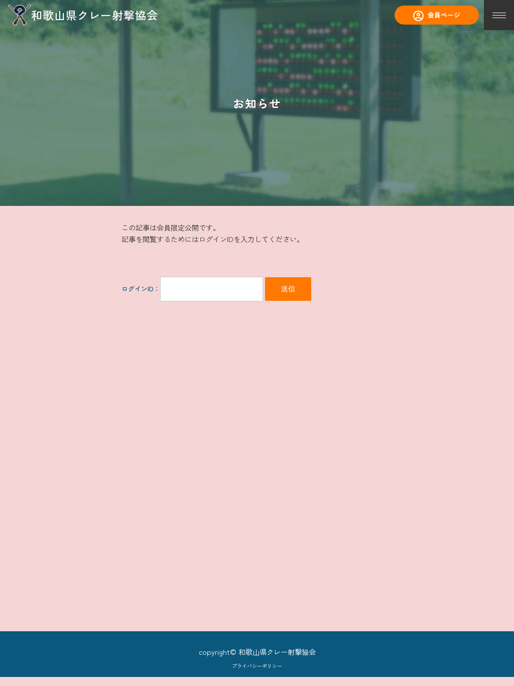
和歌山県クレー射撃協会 (94, 15)
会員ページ (444, 15)
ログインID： (140, 288)
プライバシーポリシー (257, 665)
